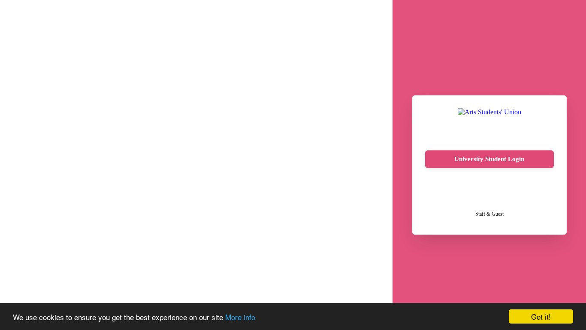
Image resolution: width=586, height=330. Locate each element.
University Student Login (489, 159)
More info (240, 317)
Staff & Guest (489, 214)
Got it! (541, 316)
